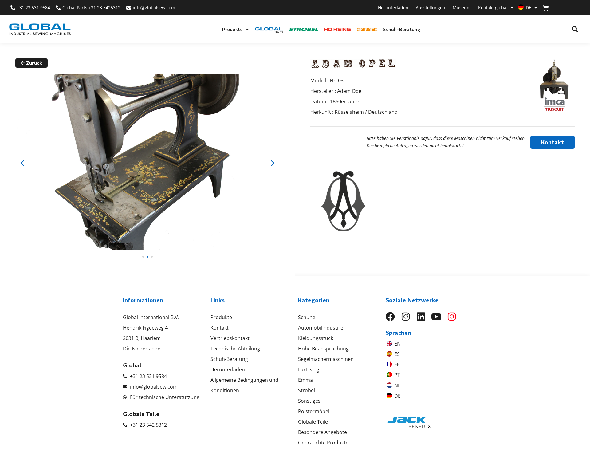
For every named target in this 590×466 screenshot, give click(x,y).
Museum (462, 7)
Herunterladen (393, 7)
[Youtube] (436, 316)
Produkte (232, 29)
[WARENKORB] (545, 8)
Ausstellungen (430, 7)
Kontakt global (493, 7)
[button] (574, 29)
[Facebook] (390, 316)
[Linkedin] (421, 316)
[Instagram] (405, 316)
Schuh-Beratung (401, 29)
